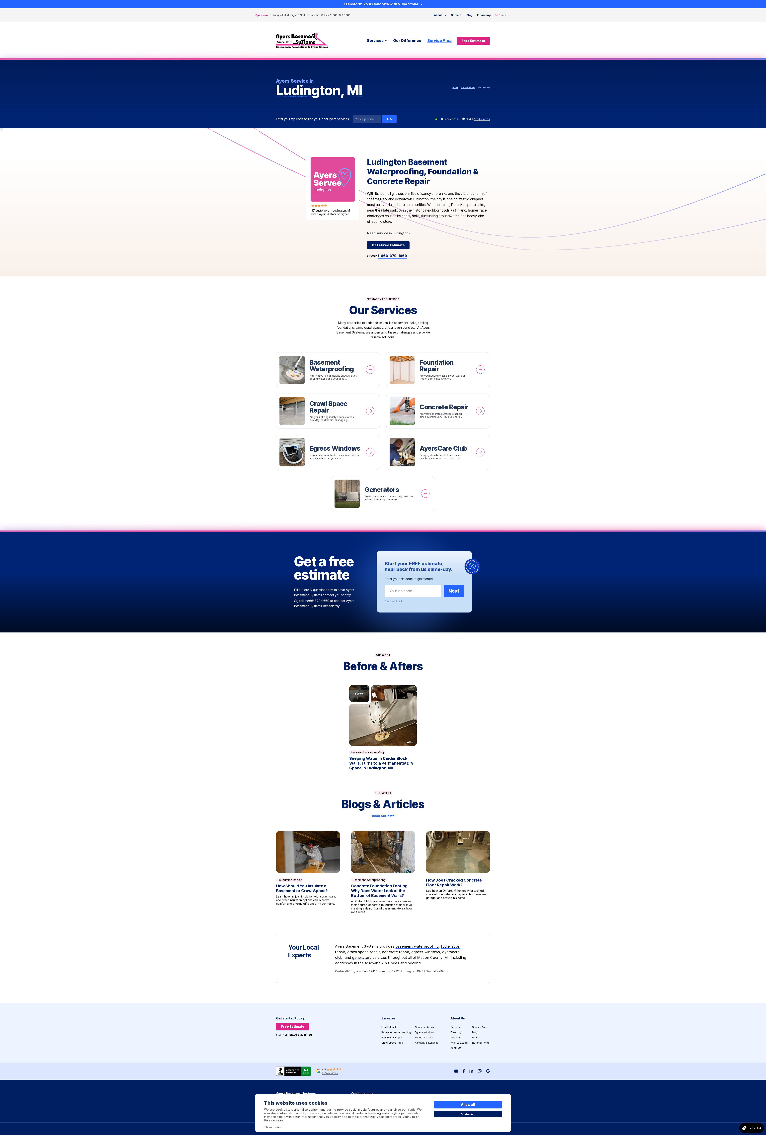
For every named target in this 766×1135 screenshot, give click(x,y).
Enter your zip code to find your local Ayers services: (313, 119)
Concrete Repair (438, 411)
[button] (383, 715)
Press (475, 1037)
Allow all (468, 1104)
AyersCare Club (438, 452)
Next (453, 591)
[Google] (488, 1071)
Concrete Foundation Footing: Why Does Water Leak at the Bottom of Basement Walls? (383, 872)
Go (389, 119)
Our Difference (407, 40)
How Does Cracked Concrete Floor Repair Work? (458, 872)
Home (455, 87)
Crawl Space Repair (328, 411)
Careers (456, 15)
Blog (469, 15)
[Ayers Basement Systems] (302, 40)
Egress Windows (328, 452)
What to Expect (459, 1042)
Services (375, 40)
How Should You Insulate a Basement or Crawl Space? (308, 872)
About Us (440, 15)
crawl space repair (363, 952)
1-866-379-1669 (340, 15)
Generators (383, 493)
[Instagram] (480, 1071)
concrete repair (395, 952)
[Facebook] (464, 1071)
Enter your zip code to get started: (409, 579)
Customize (468, 1114)
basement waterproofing (417, 946)
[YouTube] (456, 1071)
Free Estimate (389, 1027)
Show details (273, 1127)
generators (361, 957)
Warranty (455, 1037)
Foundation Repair (438, 369)
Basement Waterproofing (328, 369)
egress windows (425, 952)
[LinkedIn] (471, 1071)
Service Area (439, 40)
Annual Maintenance (426, 1042)
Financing (484, 15)
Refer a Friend (480, 1042)
